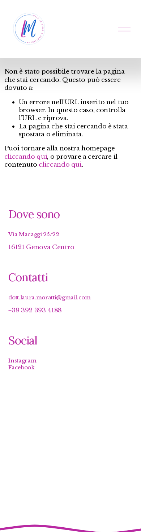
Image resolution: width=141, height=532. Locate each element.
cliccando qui (25, 157)
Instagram (22, 360)
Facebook (21, 367)
